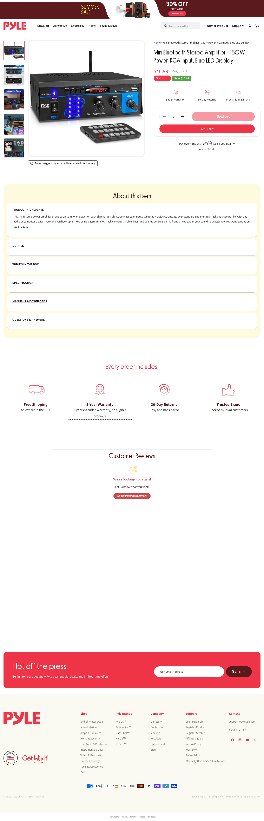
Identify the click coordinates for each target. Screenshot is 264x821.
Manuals (155, 733)
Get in (236, 672)
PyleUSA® (121, 721)
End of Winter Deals (91, 721)
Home (157, 42)
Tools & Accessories (91, 766)
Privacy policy (215, 796)
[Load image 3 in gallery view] (14, 99)
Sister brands (158, 744)
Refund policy (198, 796)
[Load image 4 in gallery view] (14, 124)
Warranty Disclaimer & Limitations (205, 761)
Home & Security (90, 738)
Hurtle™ (121, 738)
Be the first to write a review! (132, 496)
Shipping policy (252, 796)
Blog (153, 749)
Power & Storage (90, 761)
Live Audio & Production (94, 744)
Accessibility (193, 755)
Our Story (156, 721)
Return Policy (193, 744)
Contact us (157, 727)
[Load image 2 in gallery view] (14, 75)
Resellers (156, 738)
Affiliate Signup (194, 738)
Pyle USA (17, 796)
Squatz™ (121, 744)
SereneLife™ (123, 727)
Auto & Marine (88, 727)
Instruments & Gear (91, 749)
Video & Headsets (90, 755)
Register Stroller (195, 733)
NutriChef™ (123, 733)
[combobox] (175, 25)
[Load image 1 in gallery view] (14, 50)
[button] (60, 26)
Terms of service (233, 796)
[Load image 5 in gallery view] (14, 148)
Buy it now (207, 128)
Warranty (191, 749)
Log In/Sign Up (194, 721)
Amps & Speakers (90, 733)
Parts (83, 772)
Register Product (196, 727)
